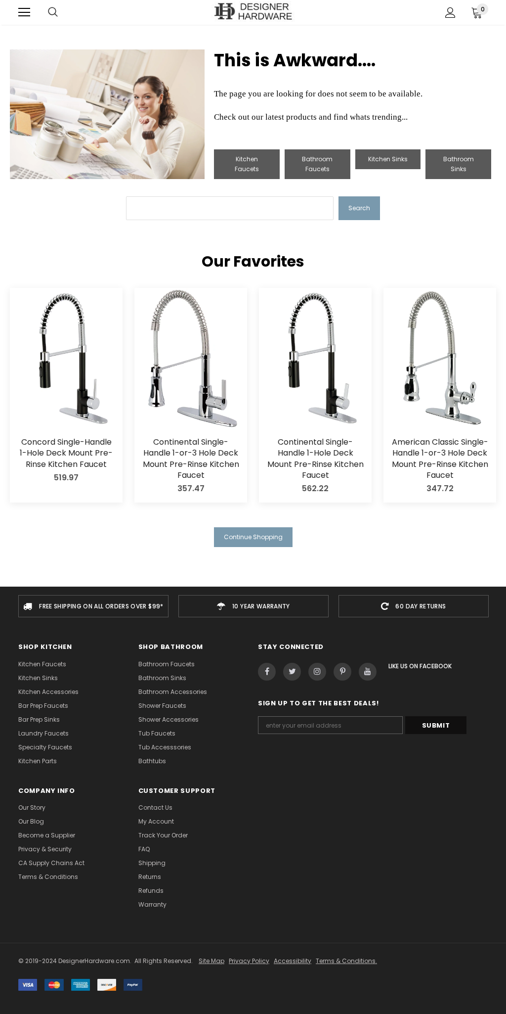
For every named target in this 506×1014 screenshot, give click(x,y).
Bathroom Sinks (458, 164)
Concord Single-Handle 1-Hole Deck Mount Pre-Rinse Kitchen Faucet (66, 453)
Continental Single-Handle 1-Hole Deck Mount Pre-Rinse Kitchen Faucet (315, 459)
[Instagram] (317, 672)
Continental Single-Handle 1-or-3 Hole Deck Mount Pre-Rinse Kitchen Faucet (191, 459)
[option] (93, 606)
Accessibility (292, 961)
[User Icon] (450, 12)
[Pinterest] (342, 672)
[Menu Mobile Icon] (24, 12)
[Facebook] (267, 672)
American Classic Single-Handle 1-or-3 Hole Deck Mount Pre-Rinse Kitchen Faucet (440, 459)
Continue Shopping (253, 537)
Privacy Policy (249, 961)
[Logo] (253, 12)
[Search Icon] (53, 12)
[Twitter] (292, 672)
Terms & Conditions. (346, 961)
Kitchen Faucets (247, 164)
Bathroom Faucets (317, 164)
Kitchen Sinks (388, 159)
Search (359, 208)
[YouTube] (368, 672)
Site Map (211, 961)
